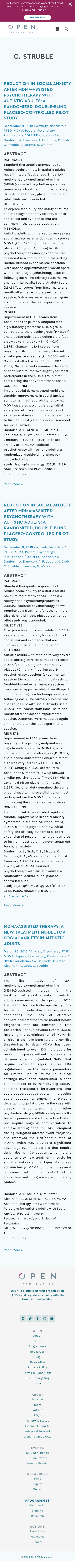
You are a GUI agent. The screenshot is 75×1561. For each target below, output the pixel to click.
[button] (57, 29)
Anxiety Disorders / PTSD (50, 951)
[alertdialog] (37, 11)
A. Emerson (28, 140)
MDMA (18, 130)
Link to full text (16, 474)
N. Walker (44, 145)
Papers (30, 130)
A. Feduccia (47, 140)
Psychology (46, 130)
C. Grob (63, 140)
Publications (13, 135)
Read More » (13, 484)
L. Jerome (28, 145)
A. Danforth (42, 961)
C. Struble (11, 145)
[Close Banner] (70, 4)
